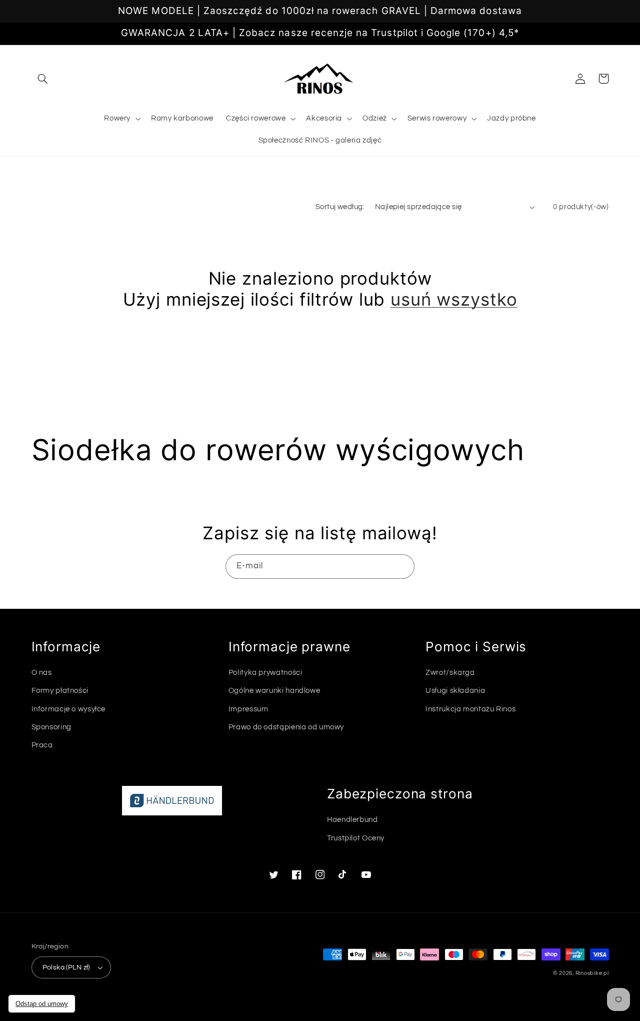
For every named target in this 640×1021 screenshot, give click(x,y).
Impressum (248, 709)
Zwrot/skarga (450, 672)
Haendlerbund (352, 819)
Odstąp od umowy (42, 1003)
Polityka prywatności (265, 672)
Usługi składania (455, 690)
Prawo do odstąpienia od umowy (286, 727)
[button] (43, 78)
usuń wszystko (453, 299)
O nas (42, 672)
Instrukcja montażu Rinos (471, 709)
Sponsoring (52, 727)
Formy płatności (60, 690)
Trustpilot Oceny (355, 838)
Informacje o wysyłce (69, 709)
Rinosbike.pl (592, 973)
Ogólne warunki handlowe (274, 690)
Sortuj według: (340, 207)
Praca (42, 745)
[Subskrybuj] (402, 566)
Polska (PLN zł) (66, 967)
